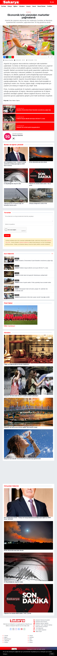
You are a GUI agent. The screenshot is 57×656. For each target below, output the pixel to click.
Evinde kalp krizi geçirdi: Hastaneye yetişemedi (31, 275)
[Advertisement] (28, 472)
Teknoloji (6, 640)
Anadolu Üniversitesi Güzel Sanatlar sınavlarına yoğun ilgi (34, 260)
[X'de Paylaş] (7, 57)
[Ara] (51, 2)
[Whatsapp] (24, 629)
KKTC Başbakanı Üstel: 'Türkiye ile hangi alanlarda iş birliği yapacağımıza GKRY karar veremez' (15, 164)
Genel (34, 6)
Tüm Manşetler (39, 628)
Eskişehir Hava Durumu (41, 621)
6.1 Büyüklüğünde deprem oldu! (12, 183)
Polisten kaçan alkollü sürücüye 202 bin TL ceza (31, 268)
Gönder (7, 235)
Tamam (51, 653)
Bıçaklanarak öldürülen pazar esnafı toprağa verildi (32, 297)
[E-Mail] (13, 138)
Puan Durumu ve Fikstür (42, 626)
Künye (31, 642)
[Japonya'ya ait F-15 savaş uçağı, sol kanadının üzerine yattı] (16, 195)
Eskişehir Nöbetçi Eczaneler (43, 620)
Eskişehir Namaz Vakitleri (42, 623)
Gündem (22, 6)
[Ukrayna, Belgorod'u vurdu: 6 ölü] (41, 195)
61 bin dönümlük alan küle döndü (38, 162)
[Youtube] (21, 629)
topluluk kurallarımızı (24, 242)
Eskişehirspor (7, 639)
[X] (13, 629)
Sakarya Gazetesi (9, 60)
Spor (30, 639)
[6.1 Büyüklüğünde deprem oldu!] (16, 175)
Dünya (10, 6)
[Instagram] (16, 629)
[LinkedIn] (19, 629)
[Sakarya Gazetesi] (7, 136)
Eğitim (15, 6)
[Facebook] (10, 629)
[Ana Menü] (53, 2)
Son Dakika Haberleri (41, 629)
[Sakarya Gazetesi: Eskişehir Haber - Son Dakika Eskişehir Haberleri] (11, 2)
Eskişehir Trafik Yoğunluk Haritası (44, 625)
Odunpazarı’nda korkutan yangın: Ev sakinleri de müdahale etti (31, 289)
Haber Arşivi (39, 631)
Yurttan (3, 6)
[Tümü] (52, 253)
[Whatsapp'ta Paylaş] (10, 57)
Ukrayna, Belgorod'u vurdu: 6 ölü (38, 203)
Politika (49, 6)
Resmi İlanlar (41, 6)
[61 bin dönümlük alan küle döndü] (41, 154)
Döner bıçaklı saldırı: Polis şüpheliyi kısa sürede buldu (33, 282)
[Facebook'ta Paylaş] (4, 57)
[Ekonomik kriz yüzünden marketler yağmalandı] (28, 40)
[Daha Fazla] (13, 57)
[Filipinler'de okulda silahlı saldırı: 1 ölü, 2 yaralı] (41, 175)
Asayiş (28, 6)
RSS (15, 649)
